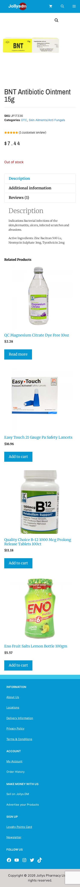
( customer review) (32, 132)
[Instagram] (24, 860)
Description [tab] (19, 178)
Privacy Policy (15, 728)
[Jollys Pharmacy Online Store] (15, 6)
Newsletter (13, 837)
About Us (12, 697)
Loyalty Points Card (19, 826)
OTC (24, 120)
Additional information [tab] (30, 188)
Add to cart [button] (18, 456)
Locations (12, 707)
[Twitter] (32, 860)
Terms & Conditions (19, 739)
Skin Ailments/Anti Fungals (47, 120)
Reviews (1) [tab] (19, 197)
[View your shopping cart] (51, 6)
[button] (56, 20)
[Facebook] (9, 860)
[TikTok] (39, 860)
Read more (18, 354)
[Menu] (74, 6)
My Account (14, 761)
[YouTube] (16, 860)
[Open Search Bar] (62, 6)
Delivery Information (19, 718)
